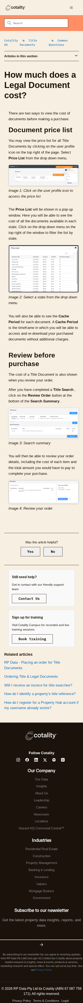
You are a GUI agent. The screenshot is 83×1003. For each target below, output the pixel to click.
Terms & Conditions (46, 1000)
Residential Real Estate (41, 849)
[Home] (15, 8)
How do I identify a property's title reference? (40, 694)
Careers (41, 807)
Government (41, 898)
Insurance (42, 877)
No (53, 551)
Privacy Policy (44, 969)
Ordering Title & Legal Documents (31, 677)
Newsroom (41, 814)
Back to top (58, 989)
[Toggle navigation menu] (71, 7)
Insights (41, 786)
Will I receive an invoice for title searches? (38, 685)
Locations (41, 821)
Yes (30, 551)
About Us (41, 793)
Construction (41, 856)
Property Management (41, 863)
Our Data (41, 779)
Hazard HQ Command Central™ (41, 828)
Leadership (41, 800)
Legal (65, 1000)
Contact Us (29, 598)
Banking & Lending (41, 870)
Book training (32, 639)
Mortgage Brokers (41, 891)
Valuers (41, 884)
